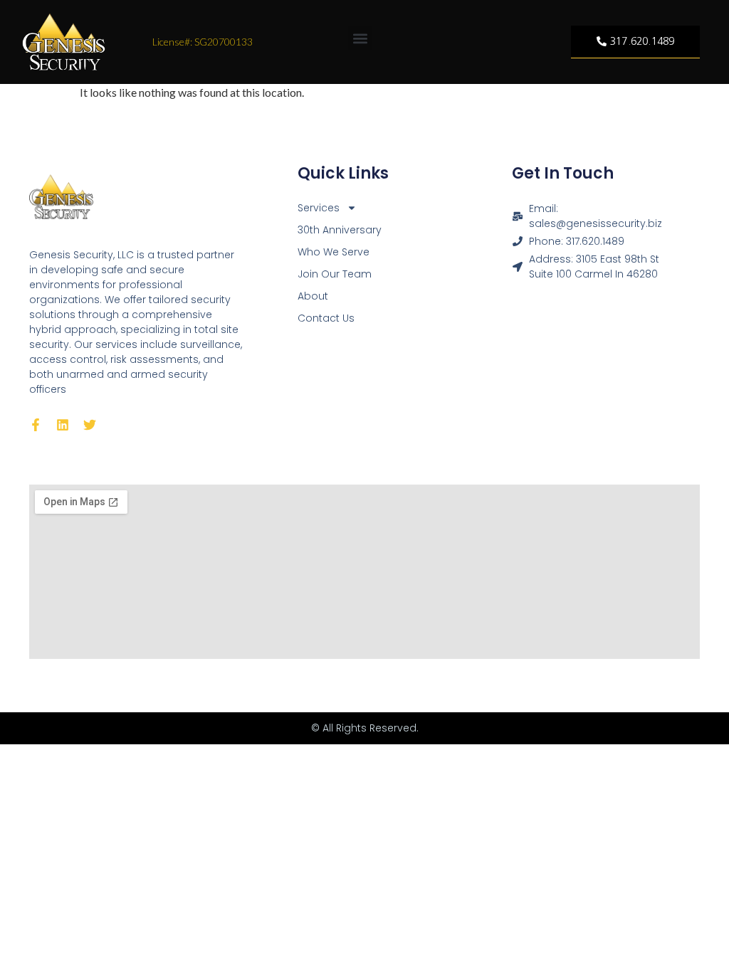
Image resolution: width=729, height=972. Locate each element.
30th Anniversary (340, 230)
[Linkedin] (62, 424)
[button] (360, 38)
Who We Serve (333, 252)
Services (319, 208)
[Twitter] (89, 424)
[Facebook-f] (35, 424)
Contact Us (326, 318)
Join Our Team (335, 274)
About (313, 296)
